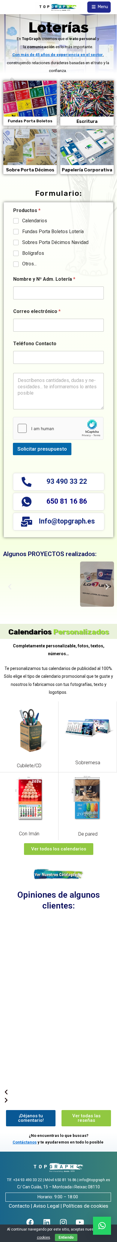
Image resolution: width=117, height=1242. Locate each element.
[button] (10, 586)
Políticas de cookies (85, 1206)
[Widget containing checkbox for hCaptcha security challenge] (58, 428)
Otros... (29, 264)
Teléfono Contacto (34, 343)
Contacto (19, 1206)
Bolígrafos (33, 253)
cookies (43, 1237)
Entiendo (66, 1237)
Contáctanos (25, 1142)
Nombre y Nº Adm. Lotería (44, 279)
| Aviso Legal (45, 1206)
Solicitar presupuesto (42, 449)
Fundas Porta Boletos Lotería (53, 231)
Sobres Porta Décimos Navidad (55, 242)
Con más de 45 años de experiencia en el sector (57, 54)
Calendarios (34, 221)
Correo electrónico (37, 311)
